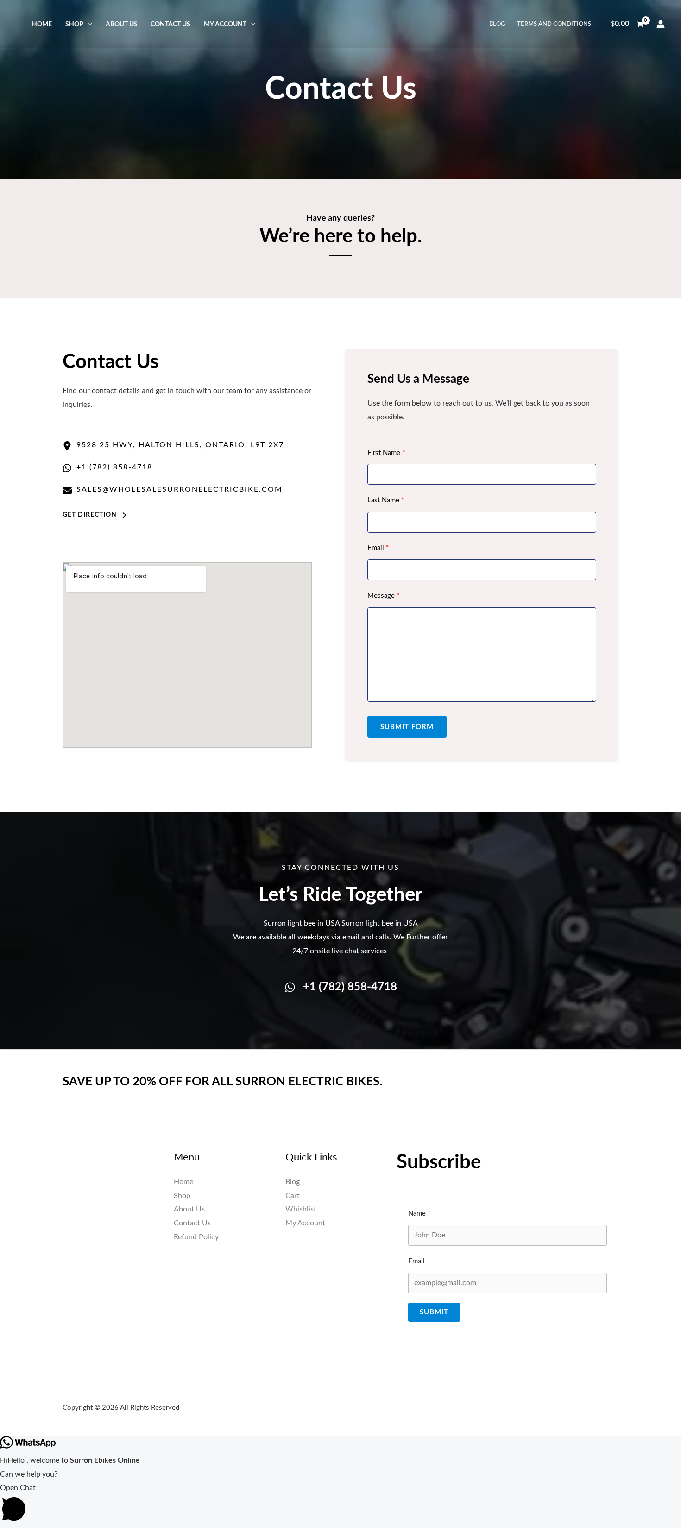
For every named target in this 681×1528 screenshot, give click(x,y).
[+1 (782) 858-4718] (340, 987)
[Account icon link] (660, 24)
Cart (292, 1195)
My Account (225, 24)
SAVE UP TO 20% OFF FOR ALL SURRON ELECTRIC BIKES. (222, 1082)
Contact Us (170, 24)
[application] (87, 24)
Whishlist (300, 1209)
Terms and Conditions (554, 24)
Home (42, 24)
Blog (497, 24)
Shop (74, 24)
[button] (95, 515)
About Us (122, 24)
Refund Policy (196, 1237)
